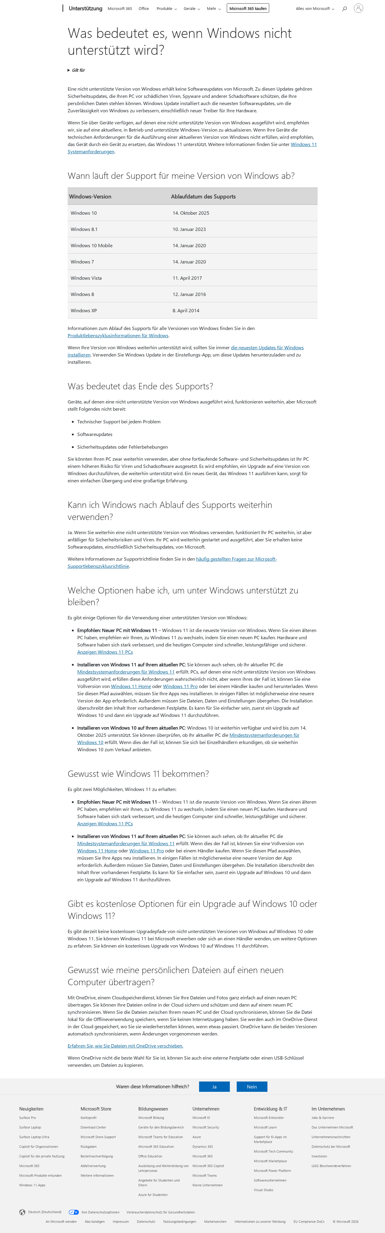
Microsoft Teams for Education (160, 1137)
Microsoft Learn (265, 1127)
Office (144, 8)
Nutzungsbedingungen (179, 1221)
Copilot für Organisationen (38, 1146)
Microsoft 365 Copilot (208, 1165)
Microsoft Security (205, 1127)
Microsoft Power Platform (272, 1170)
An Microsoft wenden (61, 1221)
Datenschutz (146, 1221)
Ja (214, 1086)
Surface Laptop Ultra (34, 1137)
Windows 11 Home (131, 686)
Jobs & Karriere (323, 1117)
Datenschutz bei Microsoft (331, 1146)
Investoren (319, 1156)
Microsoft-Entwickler (269, 1117)
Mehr (211, 8)
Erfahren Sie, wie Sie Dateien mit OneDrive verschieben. (125, 1045)
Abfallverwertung (93, 1165)
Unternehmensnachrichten (331, 1137)
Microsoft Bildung (151, 1117)
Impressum (121, 1221)
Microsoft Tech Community (273, 1151)
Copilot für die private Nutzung (41, 1156)
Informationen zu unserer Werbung (260, 1221)
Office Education (150, 1156)
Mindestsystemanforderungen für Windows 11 (126, 671)
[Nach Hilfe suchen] (344, 7)
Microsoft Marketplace (270, 1161)
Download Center (93, 1127)
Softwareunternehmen (270, 1180)
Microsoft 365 (120, 8)
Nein (252, 1086)
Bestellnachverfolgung (97, 1156)
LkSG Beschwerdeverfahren (331, 1165)
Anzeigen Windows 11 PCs (105, 652)
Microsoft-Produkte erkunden (40, 1175)
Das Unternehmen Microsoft (332, 1127)
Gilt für (78, 70)
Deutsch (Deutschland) (44, 1212)
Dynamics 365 (202, 1146)
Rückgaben (89, 1146)
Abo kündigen (95, 1221)
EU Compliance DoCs (309, 1221)
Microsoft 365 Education (156, 1146)
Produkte (164, 8)
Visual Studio (263, 1190)
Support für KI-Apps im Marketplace (270, 1139)
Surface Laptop (30, 1127)
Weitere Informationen (97, 1175)
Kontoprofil (89, 1117)
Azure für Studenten (153, 1194)
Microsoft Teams (204, 1175)
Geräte (190, 8)
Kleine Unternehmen (207, 1185)
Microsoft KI (201, 1117)
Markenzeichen (215, 1221)
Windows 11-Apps (32, 1185)
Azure (196, 1137)
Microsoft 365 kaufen (247, 8)
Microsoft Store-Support (98, 1137)
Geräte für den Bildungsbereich (161, 1127)
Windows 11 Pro (180, 686)
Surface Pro (27, 1117)
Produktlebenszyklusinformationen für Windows (118, 335)
